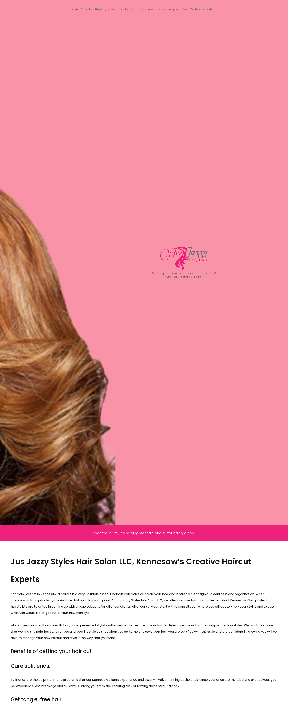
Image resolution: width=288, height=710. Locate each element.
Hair (128, 9)
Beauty (101, 9)
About (85, 9)
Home (73, 9)
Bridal (115, 9)
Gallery (195, 9)
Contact (210, 9)
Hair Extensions (148, 9)
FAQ (184, 9)
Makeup (169, 9)
